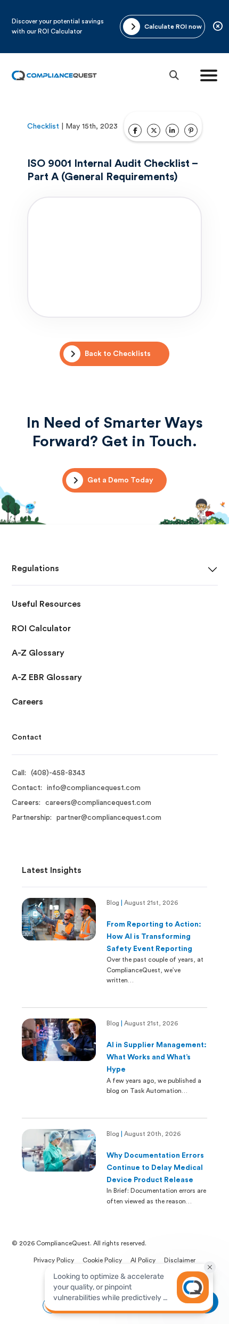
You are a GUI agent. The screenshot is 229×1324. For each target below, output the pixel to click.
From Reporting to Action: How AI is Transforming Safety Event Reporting (154, 937)
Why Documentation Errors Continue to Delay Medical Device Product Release (155, 1168)
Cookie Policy (102, 1260)
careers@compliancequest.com (98, 803)
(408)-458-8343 (58, 773)
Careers (27, 702)
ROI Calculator (41, 628)
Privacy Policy (54, 1260)
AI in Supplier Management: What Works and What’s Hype (157, 1057)
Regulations (35, 568)
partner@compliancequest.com (108, 817)
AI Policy (143, 1260)
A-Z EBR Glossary (47, 677)
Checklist (43, 126)
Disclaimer (179, 1260)
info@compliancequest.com (94, 788)
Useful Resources (46, 604)
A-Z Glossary (38, 653)
